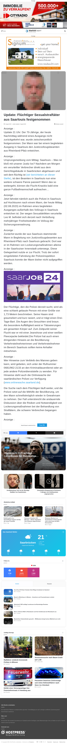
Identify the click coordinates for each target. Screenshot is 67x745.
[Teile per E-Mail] (54, 432)
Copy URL (42, 425)
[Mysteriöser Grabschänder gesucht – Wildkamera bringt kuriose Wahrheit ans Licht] (8, 621)
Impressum (55, 742)
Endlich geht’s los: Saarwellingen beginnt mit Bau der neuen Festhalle (12, 519)
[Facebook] (18, 432)
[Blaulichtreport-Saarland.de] (33, 31)
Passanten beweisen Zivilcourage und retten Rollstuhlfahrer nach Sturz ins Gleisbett (48, 683)
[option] (33, 454)
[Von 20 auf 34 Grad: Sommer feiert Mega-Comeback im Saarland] (8, 592)
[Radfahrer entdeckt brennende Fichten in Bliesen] (18, 647)
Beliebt (17, 583)
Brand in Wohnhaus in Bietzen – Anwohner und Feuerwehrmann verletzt (34, 597)
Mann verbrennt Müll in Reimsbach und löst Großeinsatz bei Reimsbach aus (20, 455)
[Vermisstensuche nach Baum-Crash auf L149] (49, 646)
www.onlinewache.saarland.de (22, 382)
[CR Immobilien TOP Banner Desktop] (33, 15)
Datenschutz (62, 742)
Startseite (49, 742)
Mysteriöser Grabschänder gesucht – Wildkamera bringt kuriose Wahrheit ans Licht (37, 619)
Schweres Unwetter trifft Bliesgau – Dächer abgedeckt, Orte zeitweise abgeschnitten (32, 519)
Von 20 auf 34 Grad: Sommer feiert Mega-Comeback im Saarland (31, 590)
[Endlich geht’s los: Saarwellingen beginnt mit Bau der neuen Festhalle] (13, 511)
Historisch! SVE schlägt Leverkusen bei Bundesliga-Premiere (31, 604)
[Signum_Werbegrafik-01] (33, 53)
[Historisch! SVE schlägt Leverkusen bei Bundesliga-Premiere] (8, 607)
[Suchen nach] (65, 31)
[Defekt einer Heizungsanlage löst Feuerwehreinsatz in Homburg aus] (18, 676)
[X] (36, 432)
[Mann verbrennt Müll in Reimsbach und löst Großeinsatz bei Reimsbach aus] (8, 614)
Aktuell (7, 447)
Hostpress (31, 742)
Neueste (49, 583)
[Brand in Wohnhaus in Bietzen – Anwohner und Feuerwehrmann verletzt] (8, 599)
